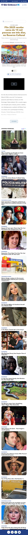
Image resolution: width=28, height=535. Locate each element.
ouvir (15, 70)
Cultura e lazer (14, 25)
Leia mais (14, 121)
